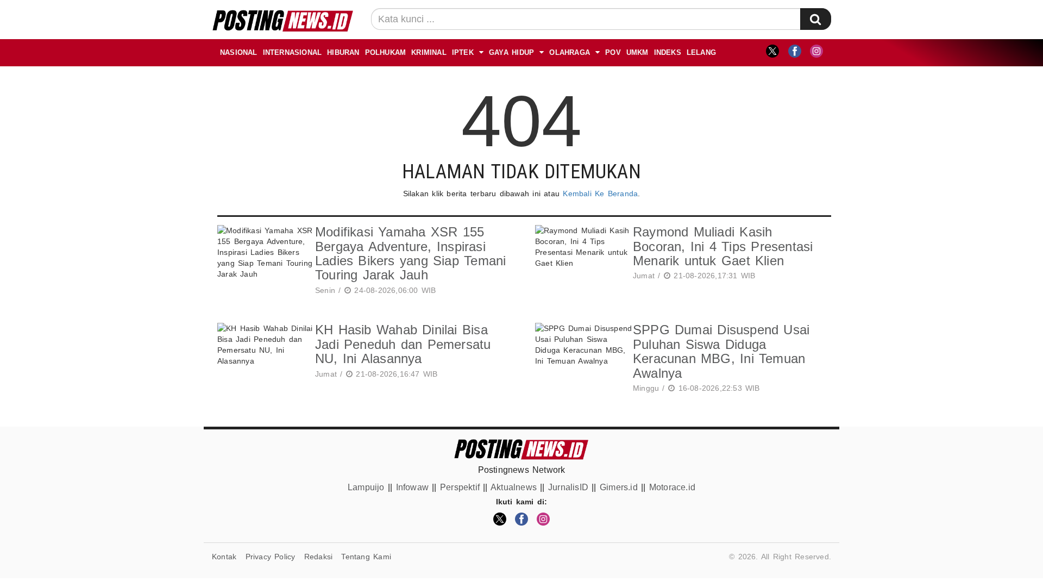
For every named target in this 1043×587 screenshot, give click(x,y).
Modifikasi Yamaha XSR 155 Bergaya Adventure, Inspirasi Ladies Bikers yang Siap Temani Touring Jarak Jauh (410, 253)
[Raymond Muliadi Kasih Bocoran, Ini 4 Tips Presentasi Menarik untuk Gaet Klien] (581, 254)
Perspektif (460, 487)
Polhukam (385, 52)
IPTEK (463, 52)
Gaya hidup (511, 52)
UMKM (637, 52)
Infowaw (412, 487)
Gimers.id (619, 487)
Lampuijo (366, 487)
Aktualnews (514, 487)
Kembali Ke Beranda (600, 193)
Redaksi (318, 556)
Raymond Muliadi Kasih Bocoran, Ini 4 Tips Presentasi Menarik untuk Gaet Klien (723, 246)
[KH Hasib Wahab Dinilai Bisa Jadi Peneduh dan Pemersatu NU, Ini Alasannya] (263, 352)
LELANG (701, 52)
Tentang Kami (366, 556)
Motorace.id (672, 487)
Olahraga (569, 52)
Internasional (292, 52)
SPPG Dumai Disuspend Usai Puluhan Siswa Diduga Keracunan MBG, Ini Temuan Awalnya (721, 351)
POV (613, 52)
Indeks (667, 52)
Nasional (238, 52)
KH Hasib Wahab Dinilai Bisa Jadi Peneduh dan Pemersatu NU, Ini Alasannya (403, 344)
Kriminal (429, 52)
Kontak (224, 556)
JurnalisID (568, 487)
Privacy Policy (271, 556)
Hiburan (343, 52)
